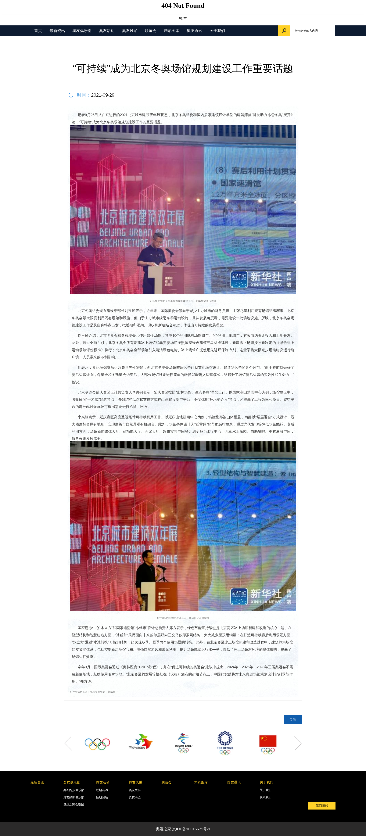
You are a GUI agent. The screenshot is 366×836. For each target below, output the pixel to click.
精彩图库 (171, 31)
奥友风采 (129, 31)
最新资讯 (57, 31)
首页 (38, 31)
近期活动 (102, 790)
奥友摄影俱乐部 (73, 797)
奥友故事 (135, 790)
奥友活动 (106, 31)
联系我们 (266, 797)
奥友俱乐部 (82, 31)
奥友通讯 (194, 31)
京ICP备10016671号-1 (191, 829)
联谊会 (150, 31)
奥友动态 (135, 797)
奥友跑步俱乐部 (73, 790)
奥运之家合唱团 (73, 804)
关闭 (293, 719)
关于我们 (217, 31)
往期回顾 (102, 797)
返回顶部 (322, 805)
